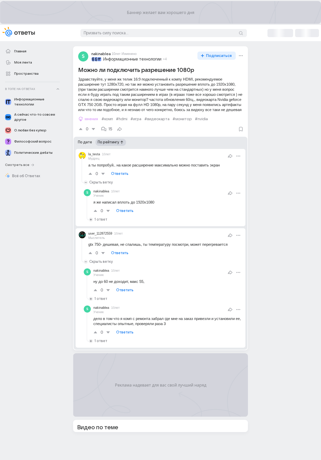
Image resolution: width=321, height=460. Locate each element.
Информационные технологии (132, 59)
